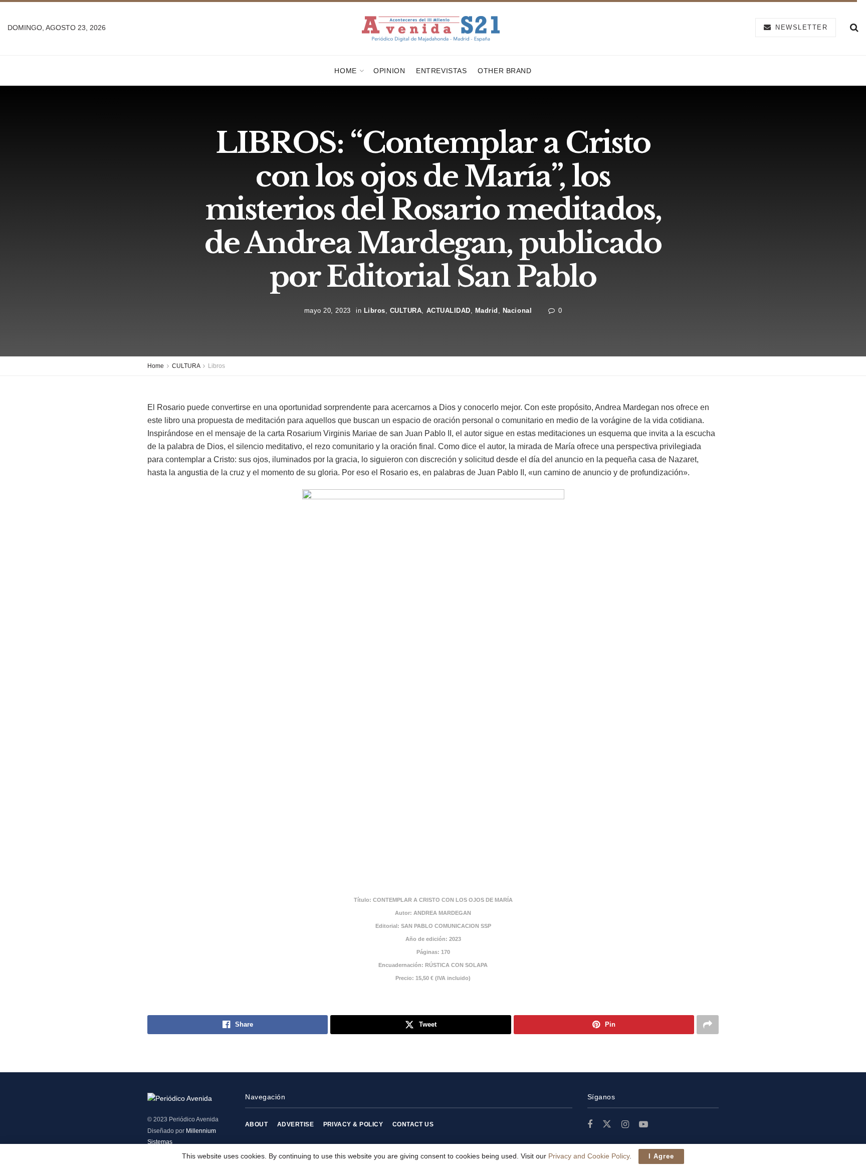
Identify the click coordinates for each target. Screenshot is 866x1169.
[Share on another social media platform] (708, 1024)
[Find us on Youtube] (643, 1124)
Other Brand (504, 71)
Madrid (486, 310)
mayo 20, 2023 (327, 310)
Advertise (295, 1124)
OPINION (389, 71)
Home (345, 71)
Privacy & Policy (353, 1124)
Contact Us (413, 1124)
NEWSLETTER (800, 27)
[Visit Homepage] (431, 28)
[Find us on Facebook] (589, 1124)
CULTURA (406, 310)
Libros (374, 310)
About (256, 1124)
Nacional (517, 310)
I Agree (661, 1156)
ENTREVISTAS (441, 71)
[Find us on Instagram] (625, 1124)
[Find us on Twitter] (606, 1124)
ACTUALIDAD (448, 310)
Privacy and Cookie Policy (588, 1156)
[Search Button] (854, 27)
